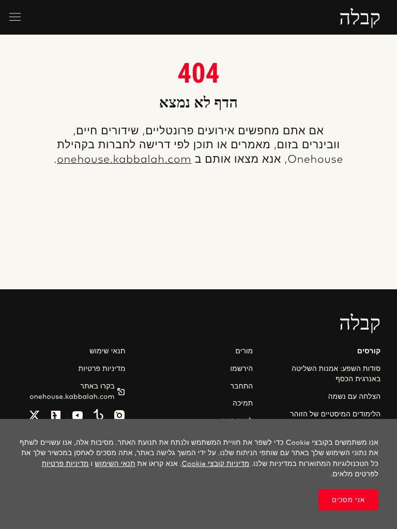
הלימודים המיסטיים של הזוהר (335, 414)
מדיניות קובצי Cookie (216, 464)
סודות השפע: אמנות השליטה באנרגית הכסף (336, 374)
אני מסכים (348, 500)
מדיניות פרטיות (102, 368)
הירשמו (242, 368)
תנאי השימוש (115, 464)
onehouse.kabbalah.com (124, 159)
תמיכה (243, 403)
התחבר (242, 386)
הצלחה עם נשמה (354, 396)
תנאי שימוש (107, 351)
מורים (244, 351)
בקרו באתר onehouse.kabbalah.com (72, 391)
